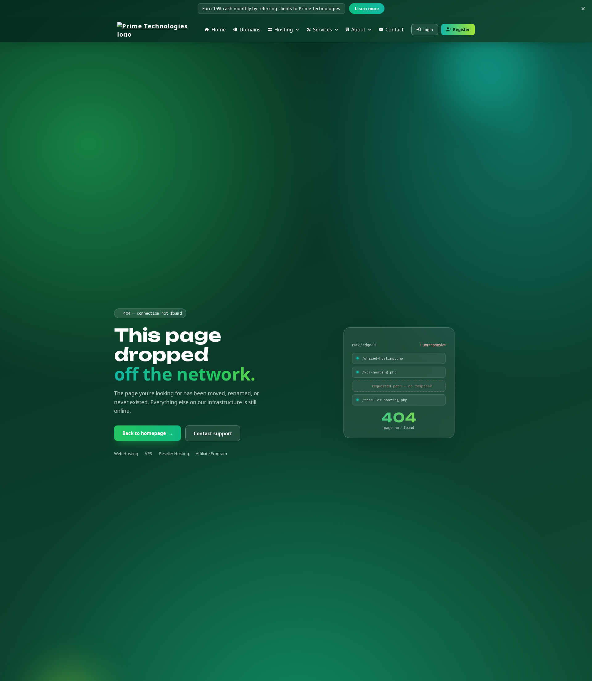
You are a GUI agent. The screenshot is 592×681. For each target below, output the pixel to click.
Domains (250, 29)
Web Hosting (126, 453)
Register (461, 29)
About (358, 29)
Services (322, 29)
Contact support (212, 433)
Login (427, 29)
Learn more (367, 8)
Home (219, 29)
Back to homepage (147, 433)
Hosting (283, 29)
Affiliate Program (211, 453)
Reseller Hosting (174, 453)
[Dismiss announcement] (583, 8)
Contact (394, 29)
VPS (148, 453)
